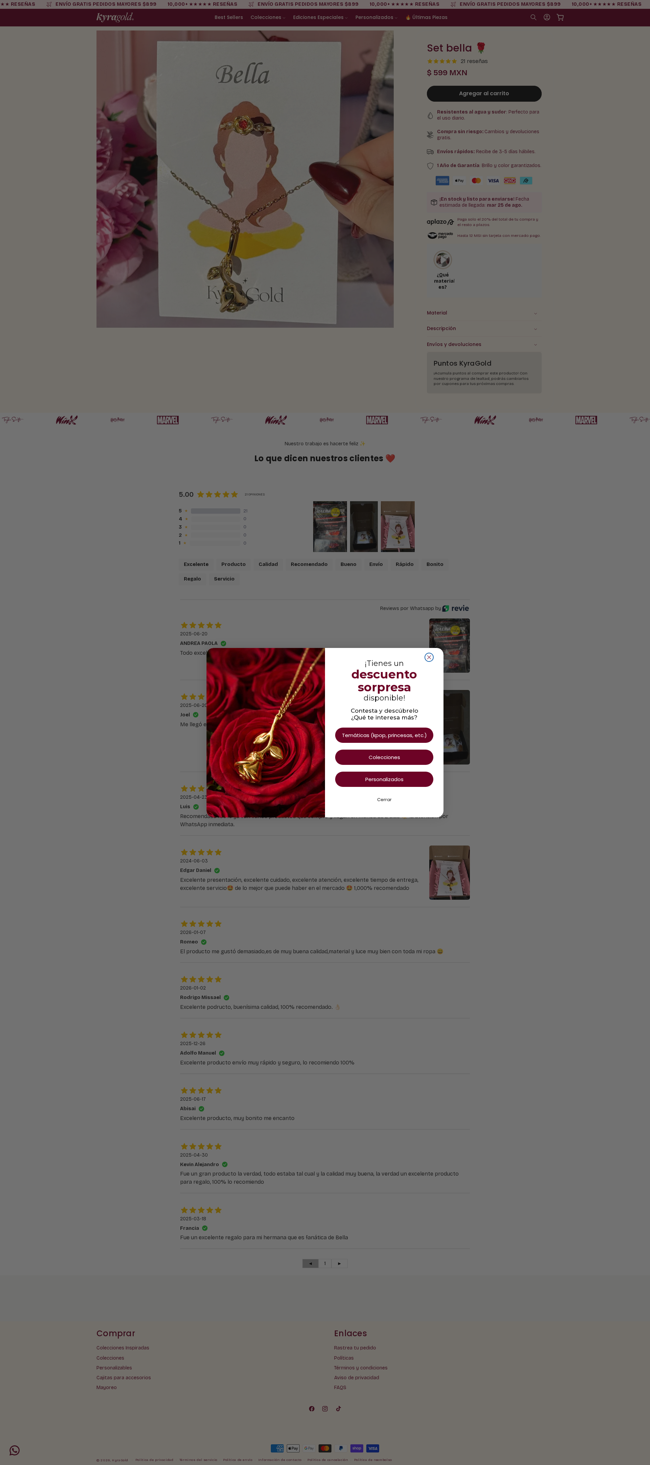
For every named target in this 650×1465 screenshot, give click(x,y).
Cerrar (384, 799)
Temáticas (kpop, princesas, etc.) (384, 735)
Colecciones (384, 757)
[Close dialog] (429, 657)
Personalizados (384, 779)
